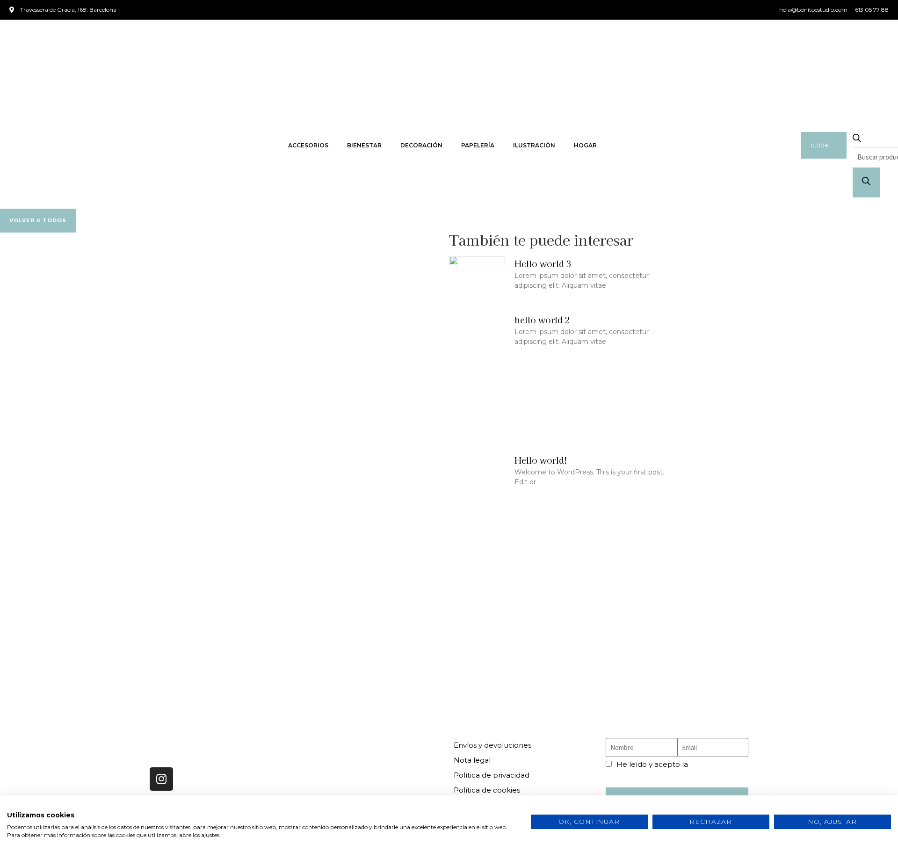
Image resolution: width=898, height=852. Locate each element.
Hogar (585, 145)
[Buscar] (866, 182)
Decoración (421, 145)
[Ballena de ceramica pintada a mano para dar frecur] (375, 643)
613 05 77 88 (323, 765)
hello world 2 (542, 319)
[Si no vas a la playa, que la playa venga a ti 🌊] (523, 643)
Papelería (477, 145)
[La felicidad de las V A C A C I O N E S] (77, 643)
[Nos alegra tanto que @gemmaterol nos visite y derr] (672, 643)
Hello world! (540, 460)
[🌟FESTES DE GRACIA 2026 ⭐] (225, 643)
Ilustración (534, 145)
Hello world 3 (543, 263)
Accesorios (308, 145)
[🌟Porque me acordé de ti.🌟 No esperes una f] (821, 643)
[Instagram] (161, 779)
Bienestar (364, 145)
